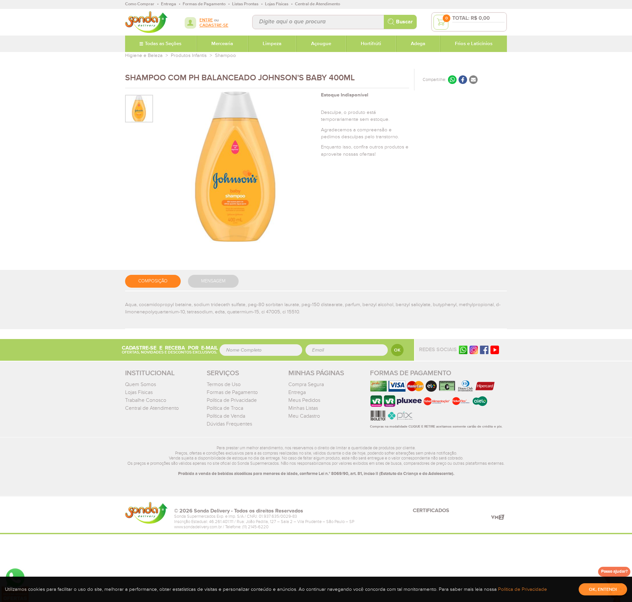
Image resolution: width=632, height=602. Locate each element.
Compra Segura (306, 384)
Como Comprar (139, 4)
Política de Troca (225, 408)
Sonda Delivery (146, 513)
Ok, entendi (603, 589)
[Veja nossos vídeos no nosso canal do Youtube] (494, 349)
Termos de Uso (224, 384)
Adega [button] (418, 43)
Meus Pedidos (304, 400)
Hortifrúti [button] (371, 43)
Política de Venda (226, 416)
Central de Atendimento (152, 408)
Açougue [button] (321, 43)
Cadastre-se (213, 25)
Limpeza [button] (272, 43)
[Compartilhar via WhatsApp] (452, 79)
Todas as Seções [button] (163, 43)
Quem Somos (140, 384)
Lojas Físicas (139, 392)
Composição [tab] (153, 281)
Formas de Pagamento (232, 392)
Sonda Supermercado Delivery (146, 22)
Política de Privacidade (232, 400)
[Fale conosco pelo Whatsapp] (463, 349)
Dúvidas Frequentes (229, 424)
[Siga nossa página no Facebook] (484, 349)
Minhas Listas (303, 408)
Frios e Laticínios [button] (473, 43)
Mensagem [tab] (213, 281)
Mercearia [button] (222, 43)
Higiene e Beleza (144, 55)
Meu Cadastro (304, 416)
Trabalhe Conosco (145, 400)
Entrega (297, 392)
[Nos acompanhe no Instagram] (473, 349)
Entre (206, 20)
